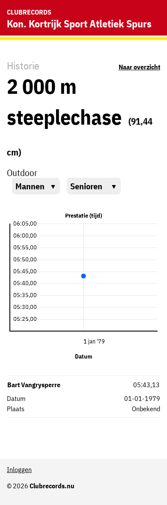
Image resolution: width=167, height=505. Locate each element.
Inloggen (19, 469)
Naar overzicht (139, 67)
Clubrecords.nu (52, 485)
